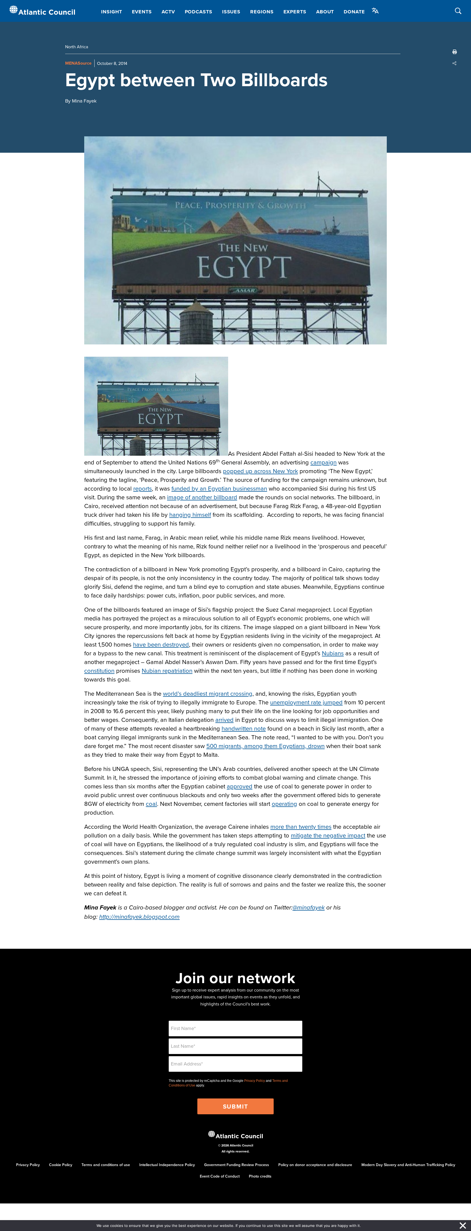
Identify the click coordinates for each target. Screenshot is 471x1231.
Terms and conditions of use (105, 1164)
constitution (99, 670)
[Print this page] (455, 52)
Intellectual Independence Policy (167, 1164)
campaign (323, 462)
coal (151, 803)
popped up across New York (260, 471)
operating (284, 803)
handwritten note (244, 728)
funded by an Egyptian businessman (219, 488)
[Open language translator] (375, 11)
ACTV (168, 11)
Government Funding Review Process (236, 1164)
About (325, 11)
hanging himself (190, 514)
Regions (261, 11)
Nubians (333, 653)
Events (142, 11)
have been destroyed (161, 644)
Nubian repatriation (167, 670)
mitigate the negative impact (328, 835)
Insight (111, 11)
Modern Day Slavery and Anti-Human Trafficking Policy (408, 1164)
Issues (231, 11)
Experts (294, 11)
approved (239, 786)
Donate (354, 11)
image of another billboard (202, 497)
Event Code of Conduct (220, 1176)
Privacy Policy (254, 1081)
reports (142, 488)
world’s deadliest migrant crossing (207, 693)
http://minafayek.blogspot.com (139, 917)
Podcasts (198, 11)
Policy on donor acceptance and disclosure (315, 1164)
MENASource (78, 63)
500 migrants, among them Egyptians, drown (265, 745)
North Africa (76, 47)
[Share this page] (455, 63)
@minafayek (308, 907)
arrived (224, 719)
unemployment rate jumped (306, 702)
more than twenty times (300, 826)
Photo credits (260, 1176)
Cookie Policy (60, 1164)
